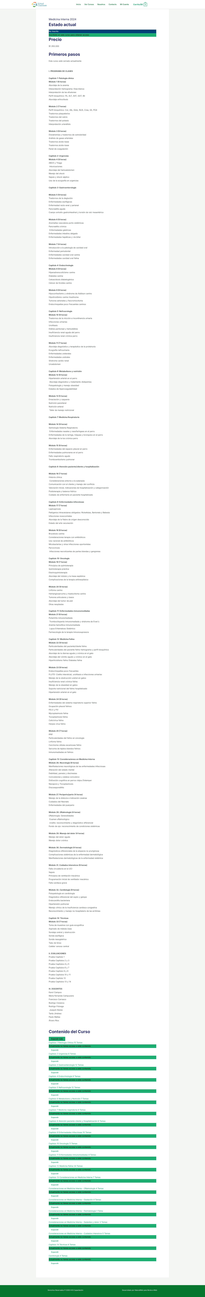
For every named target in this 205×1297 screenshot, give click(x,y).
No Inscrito (53, 31)
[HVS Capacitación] (39, 4)
